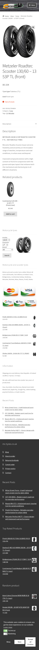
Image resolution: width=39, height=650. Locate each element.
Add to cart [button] (10, 214)
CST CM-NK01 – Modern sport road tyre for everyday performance (19, 414)
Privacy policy (10, 468)
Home (7, 16)
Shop (12, 16)
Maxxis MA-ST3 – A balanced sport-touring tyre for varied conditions (19, 420)
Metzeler (11, 113)
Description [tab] (6, 124)
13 (7, 113)
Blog (7, 452)
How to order (10, 456)
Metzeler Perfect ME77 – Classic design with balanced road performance (19, 431)
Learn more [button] (7, 627)
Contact (8, 473)
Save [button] (19, 642)
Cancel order (10, 464)
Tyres (17, 16)
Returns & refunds (12, 460)
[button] (33, 27)
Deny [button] (8, 642)
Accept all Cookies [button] (30, 641)
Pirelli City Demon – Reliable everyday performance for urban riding (17, 426)
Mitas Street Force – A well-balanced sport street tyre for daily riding (19, 409)
